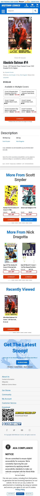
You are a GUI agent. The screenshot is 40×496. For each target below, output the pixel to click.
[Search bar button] (35, 10)
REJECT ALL (29, 493)
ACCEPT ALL (20, 493)
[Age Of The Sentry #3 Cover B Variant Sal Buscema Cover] (11, 253)
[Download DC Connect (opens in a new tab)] (20, 423)
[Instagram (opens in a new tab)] (29, 430)
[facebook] (7, 430)
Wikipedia (5, 382)
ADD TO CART (29, 219)
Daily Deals (18, 367)
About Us (5, 377)
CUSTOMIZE (11, 493)
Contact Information (8, 379)
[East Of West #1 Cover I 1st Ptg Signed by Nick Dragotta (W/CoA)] (29, 253)
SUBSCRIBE (22, 362)
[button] (26, 6)
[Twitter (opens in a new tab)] (14, 430)
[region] (4, 199)
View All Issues (20, 58)
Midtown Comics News (9, 384)
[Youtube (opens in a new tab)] (22, 430)
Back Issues (28, 367)
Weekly (10, 367)
